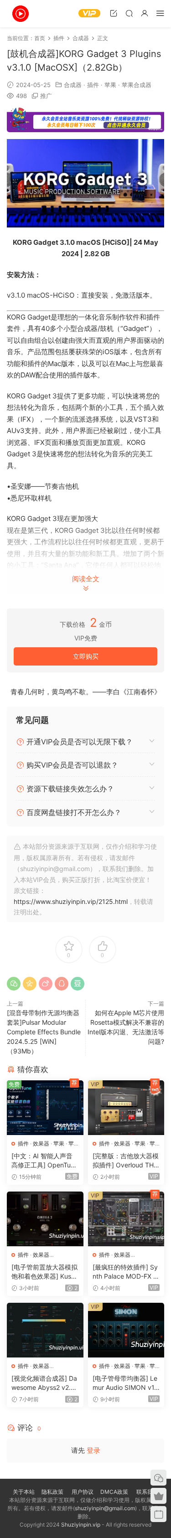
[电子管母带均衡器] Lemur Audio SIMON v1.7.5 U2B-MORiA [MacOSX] (125, 1383)
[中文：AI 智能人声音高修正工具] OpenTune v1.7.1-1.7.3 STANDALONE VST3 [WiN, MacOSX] (44, 1161)
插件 (93, 84)
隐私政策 (52, 1491)
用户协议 (82, 1491)
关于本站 (24, 1491)
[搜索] (129, 13)
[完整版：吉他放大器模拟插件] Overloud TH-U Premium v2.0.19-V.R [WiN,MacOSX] (126, 1161)
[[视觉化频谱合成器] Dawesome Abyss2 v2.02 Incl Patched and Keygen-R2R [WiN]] (45, 1330)
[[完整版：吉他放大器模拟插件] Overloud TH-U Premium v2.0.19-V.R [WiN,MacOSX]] (126, 1107)
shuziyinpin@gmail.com (105, 1508)
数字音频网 (20, 13)
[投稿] (113, 13)
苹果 (110, 84)
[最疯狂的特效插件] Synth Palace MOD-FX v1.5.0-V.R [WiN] (125, 1272)
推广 (46, 95)
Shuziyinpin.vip (80, 1524)
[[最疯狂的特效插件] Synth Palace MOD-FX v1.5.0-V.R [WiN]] (126, 1219)
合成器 (73, 84)
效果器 (41, 1143)
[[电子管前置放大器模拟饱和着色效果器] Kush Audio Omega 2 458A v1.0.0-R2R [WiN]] (45, 1219)
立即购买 (85, 656)
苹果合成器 (136, 84)
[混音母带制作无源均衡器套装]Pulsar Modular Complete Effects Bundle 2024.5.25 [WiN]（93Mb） (44, 1032)
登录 (93, 1450)
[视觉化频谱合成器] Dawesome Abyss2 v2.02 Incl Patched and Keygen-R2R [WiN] (44, 1383)
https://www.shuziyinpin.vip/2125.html (71, 901)
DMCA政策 (114, 1491)
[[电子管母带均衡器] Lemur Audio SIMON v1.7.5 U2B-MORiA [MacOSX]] (126, 1330)
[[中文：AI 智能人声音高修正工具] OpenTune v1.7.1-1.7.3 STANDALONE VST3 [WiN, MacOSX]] (45, 1107)
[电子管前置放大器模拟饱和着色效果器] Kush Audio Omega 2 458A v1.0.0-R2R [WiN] (44, 1272)
